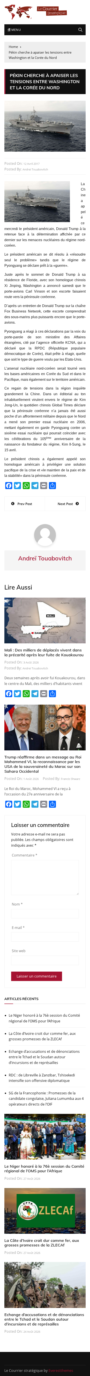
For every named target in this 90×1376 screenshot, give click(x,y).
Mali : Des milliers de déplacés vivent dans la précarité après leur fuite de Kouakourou (44, 652)
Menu (15, 30)
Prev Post (24, 504)
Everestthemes (60, 1370)
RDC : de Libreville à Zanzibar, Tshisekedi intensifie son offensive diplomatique (42, 1078)
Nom (17, 904)
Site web (19, 950)
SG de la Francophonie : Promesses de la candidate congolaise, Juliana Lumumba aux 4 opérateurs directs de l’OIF (46, 1099)
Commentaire (24, 855)
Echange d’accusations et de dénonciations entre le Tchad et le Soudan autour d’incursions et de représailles (44, 1057)
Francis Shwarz (70, 779)
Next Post (65, 504)
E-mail (18, 927)
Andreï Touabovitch (35, 169)
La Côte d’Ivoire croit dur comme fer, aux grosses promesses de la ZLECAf (42, 1036)
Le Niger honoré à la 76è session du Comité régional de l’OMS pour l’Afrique (44, 1018)
